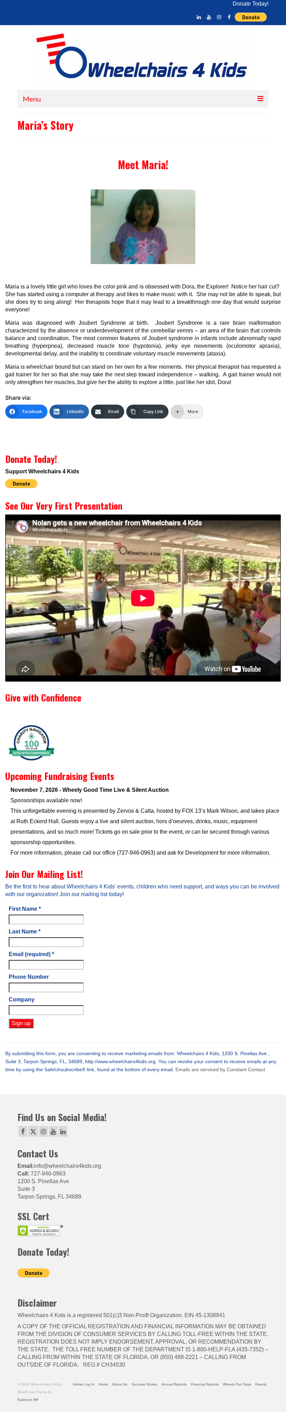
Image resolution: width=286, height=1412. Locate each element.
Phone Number (29, 977)
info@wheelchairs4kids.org (67, 1166)
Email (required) (31, 954)
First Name (25, 909)
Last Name (24, 931)
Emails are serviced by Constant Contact (220, 1069)
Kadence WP (28, 1400)
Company (22, 999)
